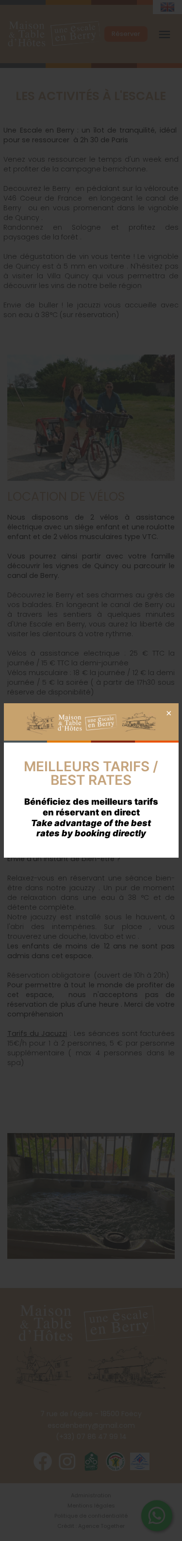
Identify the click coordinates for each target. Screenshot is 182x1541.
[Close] (168, 714)
